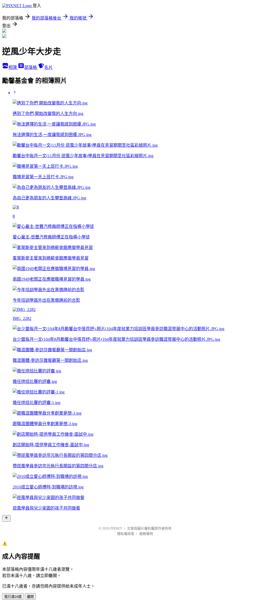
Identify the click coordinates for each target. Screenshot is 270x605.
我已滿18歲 (13, 597)
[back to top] (6, 518)
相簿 (13, 67)
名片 (48, 67)
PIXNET (116, 528)
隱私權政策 (125, 534)
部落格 (31, 67)
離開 (30, 597)
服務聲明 (146, 534)
